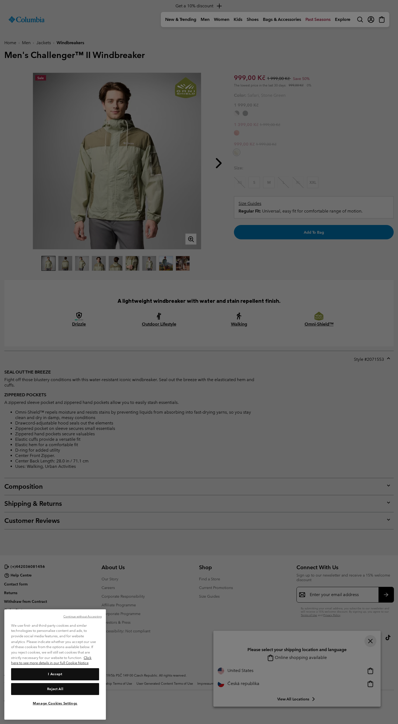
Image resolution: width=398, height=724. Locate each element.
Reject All (55, 688)
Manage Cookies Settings (55, 703)
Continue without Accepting (82, 616)
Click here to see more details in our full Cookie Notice (51, 660)
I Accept (55, 674)
